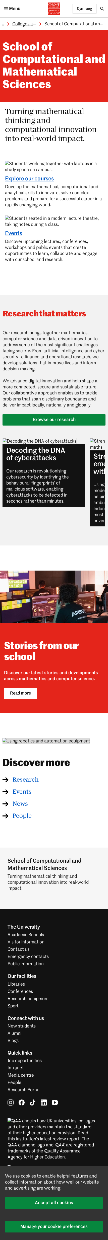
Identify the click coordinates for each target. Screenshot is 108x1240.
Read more (20, 693)
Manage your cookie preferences (54, 1226)
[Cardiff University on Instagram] (11, 1102)
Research (26, 780)
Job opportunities (25, 1061)
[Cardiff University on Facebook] (22, 1102)
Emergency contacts (28, 956)
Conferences (20, 991)
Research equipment (28, 999)
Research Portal (23, 1090)
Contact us (18, 949)
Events (13, 233)
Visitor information (26, 942)
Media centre (21, 1075)
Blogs (13, 1041)
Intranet (16, 1068)
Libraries (16, 984)
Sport (13, 1006)
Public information (26, 964)
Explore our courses (29, 179)
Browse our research (54, 420)
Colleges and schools (33, 24)
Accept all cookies (54, 1203)
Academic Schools (26, 935)
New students (22, 1026)
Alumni (14, 1033)
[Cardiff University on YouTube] (55, 1102)
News (20, 804)
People (22, 816)
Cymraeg (84, 9)
